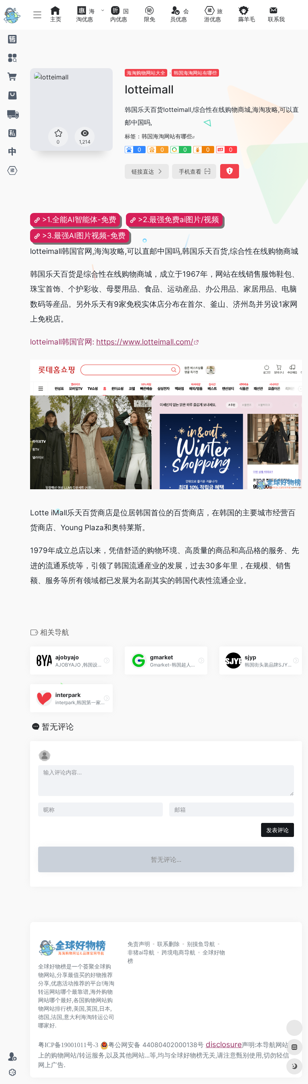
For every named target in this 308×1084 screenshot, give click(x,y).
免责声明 (139, 943)
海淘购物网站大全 (146, 73)
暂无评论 (58, 726)
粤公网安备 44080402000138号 (156, 1045)
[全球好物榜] (72, 950)
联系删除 (168, 943)
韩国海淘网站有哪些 (195, 73)
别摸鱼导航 (201, 943)
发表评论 (277, 830)
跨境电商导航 (178, 952)
